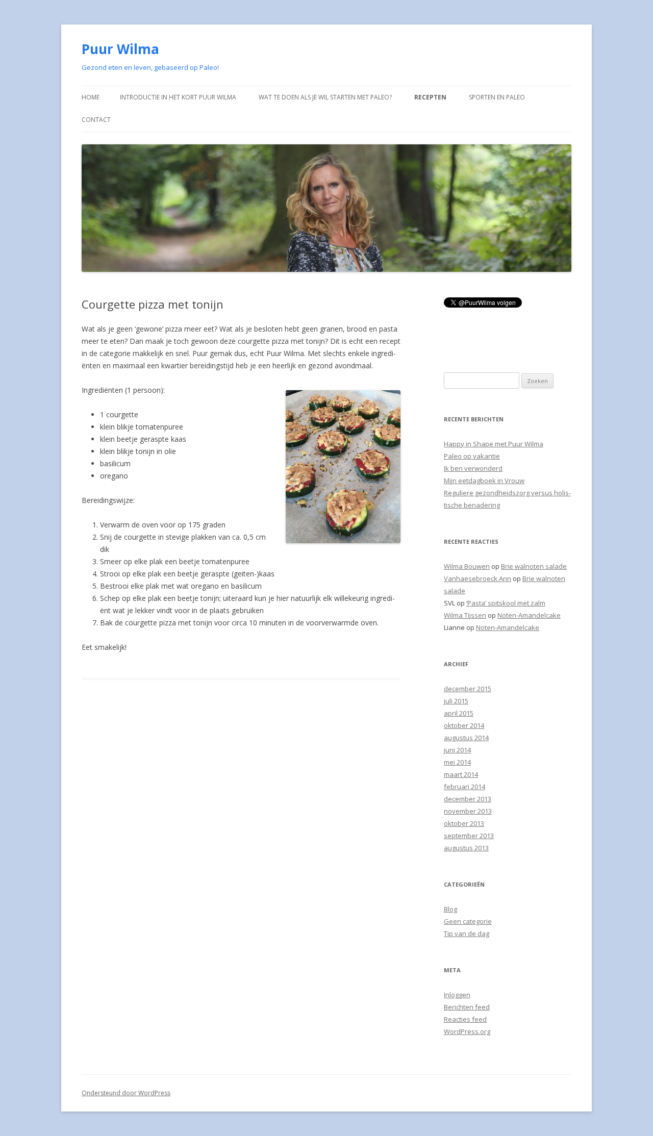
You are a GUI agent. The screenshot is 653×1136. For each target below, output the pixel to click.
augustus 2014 (466, 737)
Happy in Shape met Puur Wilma (493, 443)
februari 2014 (464, 786)
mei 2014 (457, 762)
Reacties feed (465, 1019)
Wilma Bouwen (467, 566)
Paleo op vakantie (472, 456)
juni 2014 (457, 749)
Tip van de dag (466, 933)
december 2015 (467, 688)
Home (90, 97)
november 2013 (468, 811)
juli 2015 (456, 700)
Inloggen (457, 994)
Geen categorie (468, 921)
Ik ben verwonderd (473, 468)
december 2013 (467, 798)
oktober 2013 (464, 823)
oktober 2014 (464, 725)
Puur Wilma (120, 49)
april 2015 (458, 713)
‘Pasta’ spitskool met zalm (505, 603)
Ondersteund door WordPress (126, 1093)
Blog (450, 909)
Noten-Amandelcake (529, 615)
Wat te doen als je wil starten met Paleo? (325, 97)
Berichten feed (467, 1007)
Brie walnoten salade (534, 566)
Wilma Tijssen (465, 615)
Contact (96, 119)
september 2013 (469, 835)
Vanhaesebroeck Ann (477, 578)
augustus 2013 (466, 847)
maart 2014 (461, 774)
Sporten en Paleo (497, 97)
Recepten (430, 97)
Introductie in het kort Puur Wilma (178, 97)
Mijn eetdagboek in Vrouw (484, 480)
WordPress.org (467, 1031)
